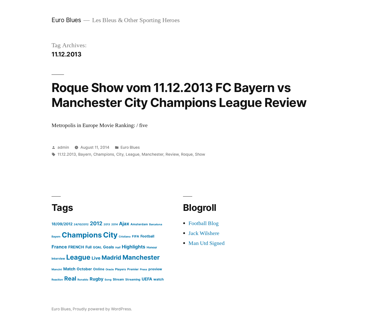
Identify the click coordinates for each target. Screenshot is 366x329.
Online (98, 269)
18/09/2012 (62, 224)
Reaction (57, 279)
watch (158, 279)
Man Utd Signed (206, 243)
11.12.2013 (67, 154)
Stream (118, 279)
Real (70, 278)
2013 (107, 224)
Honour (152, 247)
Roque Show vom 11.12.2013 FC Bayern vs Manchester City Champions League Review (179, 95)
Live (96, 258)
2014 (114, 224)
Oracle (110, 269)
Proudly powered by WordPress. (102, 309)
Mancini (57, 269)
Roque (187, 154)
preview (155, 269)
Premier (133, 269)
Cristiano (125, 236)
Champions (103, 154)
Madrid (111, 257)
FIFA (135, 236)
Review (172, 154)
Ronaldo (82, 279)
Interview (58, 258)
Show (200, 154)
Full (88, 247)
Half (118, 247)
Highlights (133, 247)
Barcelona (155, 224)
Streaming (132, 279)
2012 (96, 223)
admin (63, 147)
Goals (108, 247)
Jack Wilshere (203, 233)
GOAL (97, 247)
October (84, 269)
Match (69, 268)
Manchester (152, 154)
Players (120, 269)
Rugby (96, 279)
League (132, 154)
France (59, 246)
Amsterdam (139, 224)
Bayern (84, 154)
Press (143, 269)
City (119, 154)
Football (147, 236)
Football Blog (203, 223)
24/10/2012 (81, 224)
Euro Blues (66, 20)
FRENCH (76, 247)
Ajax (124, 224)
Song (108, 279)
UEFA (147, 279)
